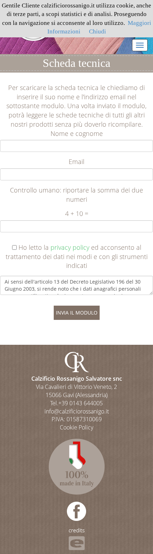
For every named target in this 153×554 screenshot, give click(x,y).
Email (76, 161)
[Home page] (77, 361)
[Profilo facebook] (76, 510)
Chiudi (97, 31)
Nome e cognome (77, 133)
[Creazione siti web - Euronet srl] (77, 538)
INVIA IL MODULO (76, 312)
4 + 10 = (76, 213)
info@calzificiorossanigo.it (76, 411)
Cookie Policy (76, 427)
